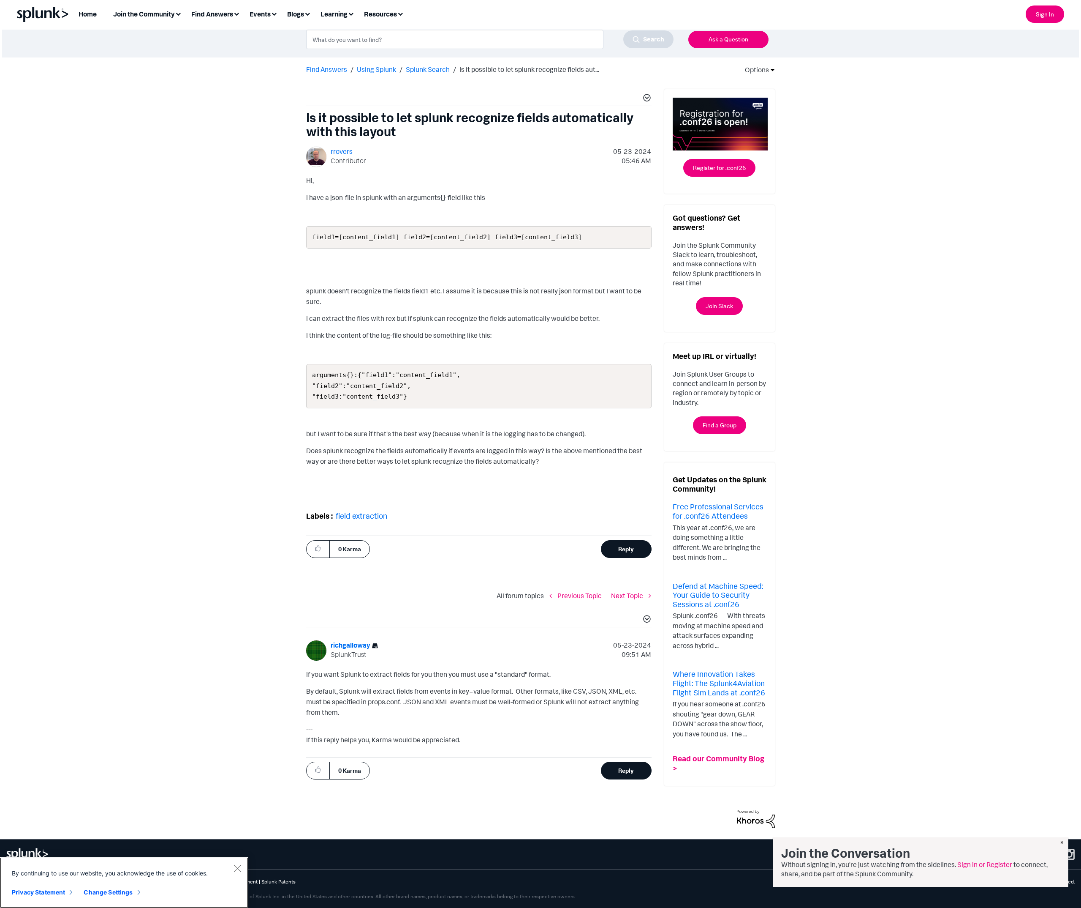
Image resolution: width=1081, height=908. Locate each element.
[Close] (237, 868)
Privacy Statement (38, 892)
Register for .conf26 (719, 167)
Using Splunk (376, 69)
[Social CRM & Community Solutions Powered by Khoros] (756, 818)
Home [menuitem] (88, 14)
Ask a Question (728, 39)
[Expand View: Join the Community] (178, 13)
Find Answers (326, 69)
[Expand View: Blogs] (307, 13)
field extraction (361, 516)
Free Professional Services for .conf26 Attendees (718, 511)
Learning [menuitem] (334, 14)
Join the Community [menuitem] (144, 14)
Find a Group (719, 425)
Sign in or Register (984, 864)
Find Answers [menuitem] (212, 14)
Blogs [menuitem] (295, 14)
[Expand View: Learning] (351, 13)
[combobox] (490, 39)
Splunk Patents (278, 881)
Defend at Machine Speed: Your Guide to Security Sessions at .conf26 (718, 595)
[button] (645, 98)
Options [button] (754, 70)
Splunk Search (428, 69)
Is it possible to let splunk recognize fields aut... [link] (529, 69)
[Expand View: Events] (274, 13)
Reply (626, 548)
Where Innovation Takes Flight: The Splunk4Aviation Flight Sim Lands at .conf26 (719, 683)
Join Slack (719, 305)
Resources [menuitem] (380, 14)
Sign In (1045, 14)
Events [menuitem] (260, 14)
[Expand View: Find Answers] (236, 13)
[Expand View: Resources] (400, 13)
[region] (124, 882)
